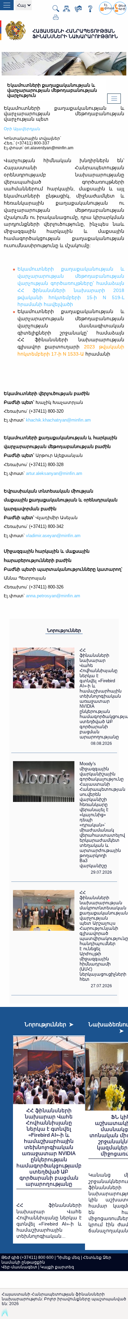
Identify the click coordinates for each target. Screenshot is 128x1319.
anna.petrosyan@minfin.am (53, 595)
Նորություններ (64, 630)
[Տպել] (53, 18)
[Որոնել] (53, 11)
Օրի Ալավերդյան (22, 128)
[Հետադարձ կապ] (75, 10)
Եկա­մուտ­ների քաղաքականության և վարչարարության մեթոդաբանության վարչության (64, 113)
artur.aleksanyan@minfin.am (54, 473)
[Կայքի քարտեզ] (63, 10)
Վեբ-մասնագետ (19, 1267)
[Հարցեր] (87, 10)
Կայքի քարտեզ (57, 1267)
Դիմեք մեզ (68, 1257)
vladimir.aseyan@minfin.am (53, 535)
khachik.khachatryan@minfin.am (58, 420)
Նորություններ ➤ (49, 1024)
